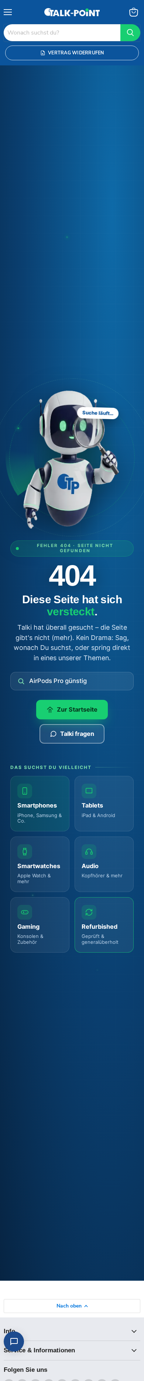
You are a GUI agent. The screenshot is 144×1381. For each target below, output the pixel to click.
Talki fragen (77, 733)
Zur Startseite (77, 709)
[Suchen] (130, 32)
